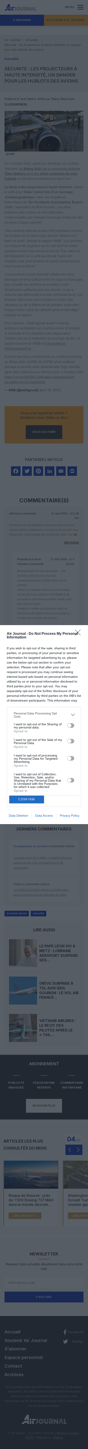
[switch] (70, 725)
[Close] (79, 634)
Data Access (44, 815)
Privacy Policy (69, 815)
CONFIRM (26, 799)
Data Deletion (18, 815)
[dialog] (44, 724)
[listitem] (44, 715)
